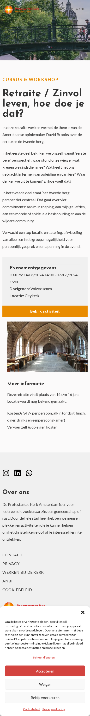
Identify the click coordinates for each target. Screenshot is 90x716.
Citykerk (32, 295)
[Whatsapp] (29, 473)
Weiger (45, 684)
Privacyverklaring (53, 709)
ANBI (7, 581)
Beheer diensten (44, 657)
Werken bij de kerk (23, 572)
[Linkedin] (17, 473)
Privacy (10, 563)
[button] (82, 612)
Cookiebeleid (31, 709)
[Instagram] (6, 473)
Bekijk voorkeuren (45, 697)
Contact (12, 554)
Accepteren (45, 671)
